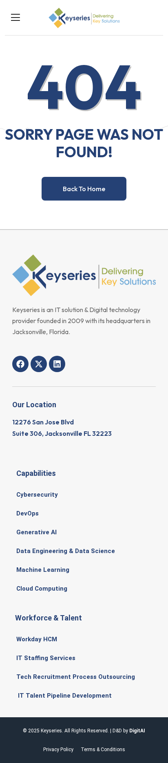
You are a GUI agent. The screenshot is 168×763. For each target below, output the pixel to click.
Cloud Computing (41, 588)
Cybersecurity (37, 494)
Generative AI (36, 532)
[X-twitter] (39, 364)
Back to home (84, 189)
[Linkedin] (57, 364)
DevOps (27, 513)
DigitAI (137, 731)
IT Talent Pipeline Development (64, 695)
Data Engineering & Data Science (65, 551)
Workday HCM (36, 639)
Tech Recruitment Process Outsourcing (75, 676)
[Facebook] (20, 364)
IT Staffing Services (45, 658)
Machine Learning (42, 569)
